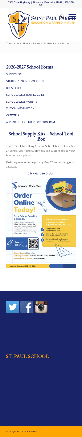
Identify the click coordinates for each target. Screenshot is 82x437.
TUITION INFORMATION (20, 108)
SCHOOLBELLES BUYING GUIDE (25, 95)
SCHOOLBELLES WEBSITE (21, 101)
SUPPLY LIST (13, 74)
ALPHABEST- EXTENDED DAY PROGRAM (30, 122)
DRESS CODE (14, 88)
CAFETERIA (12, 115)
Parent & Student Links (46, 43)
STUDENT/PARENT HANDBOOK (25, 81)
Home (26, 43)
